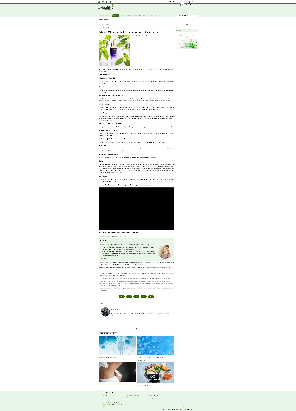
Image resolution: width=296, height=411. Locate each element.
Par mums (105, 395)
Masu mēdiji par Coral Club (110, 402)
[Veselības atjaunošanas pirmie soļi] (186, 44)
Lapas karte (129, 400)
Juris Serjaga (106, 27)
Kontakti (157, 15)
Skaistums (178, 30)
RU (186, 4)
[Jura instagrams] (103, 2)
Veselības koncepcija (105, 15)
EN (190, 4)
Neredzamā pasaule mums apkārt (109, 357)
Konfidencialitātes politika (132, 395)
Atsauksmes (142, 15)
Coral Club (187, 2)
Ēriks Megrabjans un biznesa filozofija (112, 404)
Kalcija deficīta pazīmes (144, 385)
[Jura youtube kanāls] (99, 2)
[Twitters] (110, 2)
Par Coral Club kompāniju (109, 400)
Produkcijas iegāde (126, 15)
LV (182, 4)
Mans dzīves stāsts (107, 397)
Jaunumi (150, 15)
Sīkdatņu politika (130, 397)
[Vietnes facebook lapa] (107, 2)
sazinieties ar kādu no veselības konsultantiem (155, 267)
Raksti (135, 15)
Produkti (116, 15)
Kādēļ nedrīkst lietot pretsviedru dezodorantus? (113, 384)
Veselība (178, 27)
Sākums (101, 19)
